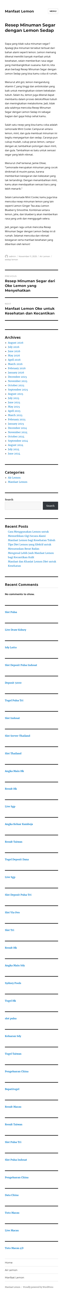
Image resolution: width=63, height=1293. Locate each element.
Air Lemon (45, 256)
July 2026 (13, 346)
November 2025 (17, 381)
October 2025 (16, 385)
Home (9, 1262)
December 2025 (17, 376)
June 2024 (14, 453)
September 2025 (18, 389)
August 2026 (15, 342)
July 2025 (13, 398)
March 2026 (15, 364)
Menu (53, 11)
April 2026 (14, 359)
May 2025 (14, 406)
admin (12, 256)
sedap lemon (11, 259)
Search (9, 499)
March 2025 (15, 415)
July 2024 (13, 449)
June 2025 (14, 402)
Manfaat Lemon (19, 11)
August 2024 (15, 445)
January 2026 (16, 372)
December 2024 (17, 427)
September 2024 (18, 440)
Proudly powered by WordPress (38, 1287)
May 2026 (14, 355)
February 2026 (17, 368)
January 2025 (16, 423)
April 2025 (14, 410)
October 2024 (16, 436)
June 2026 (14, 351)
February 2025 (17, 419)
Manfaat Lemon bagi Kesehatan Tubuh (31, 540)
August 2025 (15, 393)
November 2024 (17, 432)
